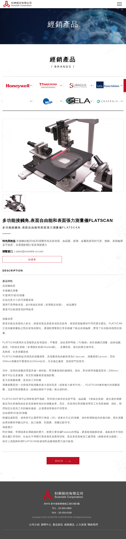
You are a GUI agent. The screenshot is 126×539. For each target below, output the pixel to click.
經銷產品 (69, 524)
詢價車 (32, 259)
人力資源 (81, 524)
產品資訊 (58, 524)
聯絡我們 (93, 524)
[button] (125, 93)
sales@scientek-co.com (29, 251)
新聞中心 (46, 524)
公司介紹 (34, 524)
